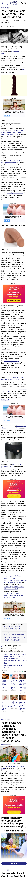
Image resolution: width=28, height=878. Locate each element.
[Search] (21, 3)
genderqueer (11, 132)
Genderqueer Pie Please (13, 576)
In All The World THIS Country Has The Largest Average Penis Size (15, 661)
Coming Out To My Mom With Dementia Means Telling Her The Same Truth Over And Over (13, 628)
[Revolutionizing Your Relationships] (14, 2)
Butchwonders (9, 578)
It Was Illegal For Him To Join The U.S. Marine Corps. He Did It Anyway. (14, 633)
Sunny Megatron (5, 25)
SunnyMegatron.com (7, 646)
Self (8, 7)
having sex (5, 400)
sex (23, 69)
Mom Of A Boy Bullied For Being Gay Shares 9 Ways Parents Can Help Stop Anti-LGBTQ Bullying (14, 639)
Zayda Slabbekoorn (6, 744)
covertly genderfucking (15, 193)
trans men (15, 130)
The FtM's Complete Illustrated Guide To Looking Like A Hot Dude (14, 595)
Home (2, 7)
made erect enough (11, 361)
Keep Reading (14, 863)
